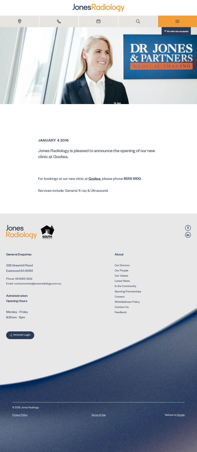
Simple (181, 415)
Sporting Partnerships (128, 292)
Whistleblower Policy (127, 302)
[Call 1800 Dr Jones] (58, 21)
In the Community (125, 286)
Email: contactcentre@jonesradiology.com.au (33, 284)
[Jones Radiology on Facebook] (188, 228)
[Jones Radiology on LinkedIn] (188, 235)
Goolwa (94, 179)
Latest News (122, 281)
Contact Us (122, 307)
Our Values (121, 276)
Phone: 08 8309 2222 (19, 279)
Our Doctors (122, 265)
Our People (121, 271)
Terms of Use (98, 415)
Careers (120, 297)
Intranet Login (21, 335)
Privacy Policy (20, 415)
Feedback (121, 312)
